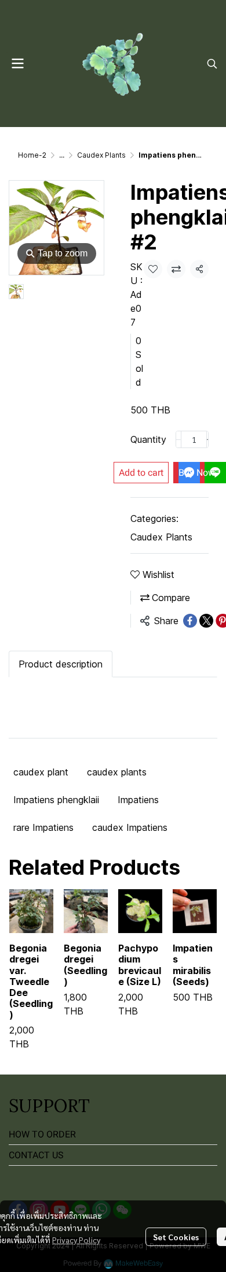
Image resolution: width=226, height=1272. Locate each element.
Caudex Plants (101, 155)
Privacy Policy (76, 1239)
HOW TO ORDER (42, 1134)
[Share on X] (206, 621)
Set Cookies (176, 1237)
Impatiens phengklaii (56, 799)
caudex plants (117, 772)
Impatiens (138, 799)
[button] (212, 63)
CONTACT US (36, 1155)
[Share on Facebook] (190, 621)
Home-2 (32, 155)
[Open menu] (17, 63)
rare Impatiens (43, 827)
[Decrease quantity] (178, 439)
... (61, 155)
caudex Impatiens (129, 827)
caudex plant (40, 772)
